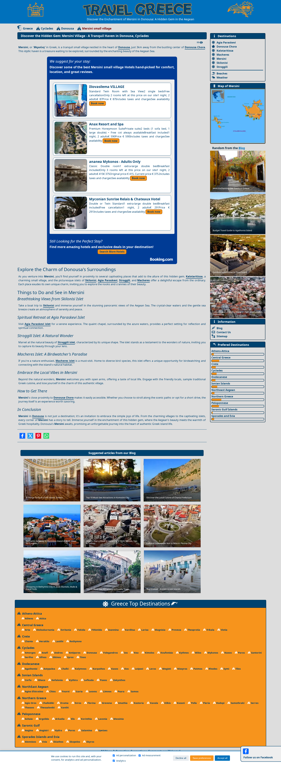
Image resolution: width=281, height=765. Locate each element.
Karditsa (129, 629)
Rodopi (220, 702)
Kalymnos (80, 668)
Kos (126, 668)
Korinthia (86, 718)
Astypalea (49, 668)
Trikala (210, 629)
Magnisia (159, 629)
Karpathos (98, 668)
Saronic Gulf (30, 725)
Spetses (102, 730)
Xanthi (64, 707)
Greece (28, 28)
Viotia (223, 629)
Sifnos (42, 657)
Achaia (28, 718)
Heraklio (44, 641)
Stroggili (124, 280)
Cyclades (47, 28)
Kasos (114, 668)
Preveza (176, 629)
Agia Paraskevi (107, 280)
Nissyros (182, 668)
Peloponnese (219, 403)
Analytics (121, 760)
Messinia (118, 718)
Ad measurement (151, 755)
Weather (222, 77)
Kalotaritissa (194, 276)
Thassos (29, 707)
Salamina (86, 730)
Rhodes (212, 668)
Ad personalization (126, 755)
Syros (70, 657)
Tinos (82, 657)
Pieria (206, 702)
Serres (254, 702)
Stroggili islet (66, 342)
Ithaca (41, 680)
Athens (28, 618)
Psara (120, 691)
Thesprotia (193, 629)
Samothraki (237, 702)
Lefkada (88, 680)
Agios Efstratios (33, 691)
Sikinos (56, 657)
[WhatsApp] (46, 437)
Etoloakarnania (45, 629)
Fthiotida (96, 629)
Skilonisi (90, 280)
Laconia (102, 718)
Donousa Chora (195, 47)
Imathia (122, 702)
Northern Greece (222, 396)
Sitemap (222, 336)
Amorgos (29, 652)
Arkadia (60, 718)
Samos (134, 691)
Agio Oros (30, 702)
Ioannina (113, 629)
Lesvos (92, 691)
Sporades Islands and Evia (40, 737)
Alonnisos (30, 741)
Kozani (180, 702)
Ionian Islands (220, 383)
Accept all (222, 758)
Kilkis (167, 702)
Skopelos (74, 741)
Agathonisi (30, 668)
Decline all (181, 758)
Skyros (90, 741)
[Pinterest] (38, 437)
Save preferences (202, 758)
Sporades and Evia (223, 416)
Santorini (256, 652)
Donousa (67, 28)
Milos (197, 652)
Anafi (44, 652)
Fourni (65, 691)
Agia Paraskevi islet (38, 324)
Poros (71, 730)
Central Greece (220, 357)
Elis (72, 718)
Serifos (28, 657)
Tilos (238, 668)
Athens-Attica (220, 351)
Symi (226, 668)
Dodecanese (219, 377)
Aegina (28, 730)
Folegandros (110, 652)
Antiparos (74, 652)
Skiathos (58, 741)
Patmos (197, 668)
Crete (214, 364)
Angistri (43, 730)
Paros (241, 652)
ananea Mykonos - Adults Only (114, 161)
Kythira (73, 680)
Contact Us (224, 332)
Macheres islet (65, 361)
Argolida (43, 718)
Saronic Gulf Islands (224, 409)
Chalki (65, 668)
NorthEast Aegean (34, 687)
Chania (28, 641)
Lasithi (59, 641)
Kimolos (149, 652)
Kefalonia (57, 680)
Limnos (106, 691)
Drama (64, 702)
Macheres (143, 280)
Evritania (65, 629)
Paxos (103, 680)
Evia (44, 741)
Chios (52, 691)
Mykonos (212, 652)
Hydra (58, 730)
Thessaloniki (47, 707)
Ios (125, 652)
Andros (58, 652)
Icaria (79, 691)
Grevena (106, 702)
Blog (132, 453)
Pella (193, 702)
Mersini (221, 59)
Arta (27, 629)
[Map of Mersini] (237, 116)
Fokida (81, 629)
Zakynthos (119, 680)
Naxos (228, 652)
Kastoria (138, 702)
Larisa (144, 629)
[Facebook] (22, 437)
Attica (42, 618)
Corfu (27, 680)
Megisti (166, 668)
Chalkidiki (48, 702)
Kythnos (184, 652)
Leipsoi (138, 668)
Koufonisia (166, 652)
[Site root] (37, 9)
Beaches (222, 73)
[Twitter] (30, 437)
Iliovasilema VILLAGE (106, 86)
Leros (152, 668)
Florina (91, 702)
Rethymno (75, 641)
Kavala (153, 702)
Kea (136, 652)
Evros (77, 702)
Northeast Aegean (223, 390)
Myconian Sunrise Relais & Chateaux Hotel (124, 199)
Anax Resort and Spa (106, 124)
